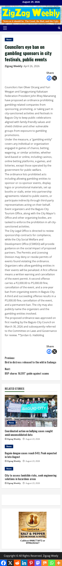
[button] (5, 28)
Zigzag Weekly (13, 66)
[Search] (59, 28)
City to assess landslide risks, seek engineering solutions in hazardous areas (31, 477)
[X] (54, 78)
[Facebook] (49, 78)
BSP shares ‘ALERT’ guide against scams (27, 371)
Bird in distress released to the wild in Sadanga (30, 360)
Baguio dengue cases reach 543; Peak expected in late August (31, 455)
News (9, 39)
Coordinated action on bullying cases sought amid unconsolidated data (29, 433)
